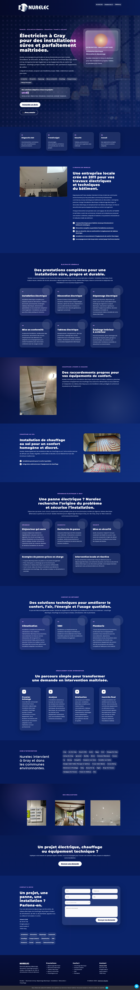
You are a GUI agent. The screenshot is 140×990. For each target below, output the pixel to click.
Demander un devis (30, 105)
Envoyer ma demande (106, 920)
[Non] (138, 988)
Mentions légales (103, 981)
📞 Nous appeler (28, 112)
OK (107, 987)
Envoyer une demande (70, 864)
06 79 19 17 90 (99, 4)
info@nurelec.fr (109, 4)
